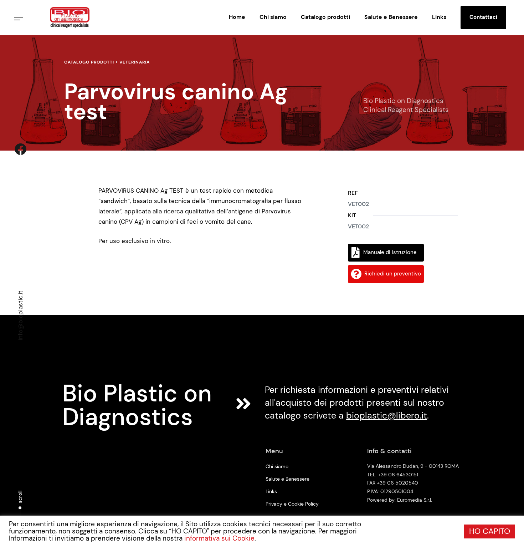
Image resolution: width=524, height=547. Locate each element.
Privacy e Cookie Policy (292, 504)
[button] (19, 19)
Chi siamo (273, 17)
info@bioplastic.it (20, 315)
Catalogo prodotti (325, 17)
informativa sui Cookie (219, 538)
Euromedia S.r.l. (414, 500)
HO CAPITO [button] (489, 531)
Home (237, 17)
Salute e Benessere (391, 17)
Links (439, 17)
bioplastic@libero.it (386, 415)
